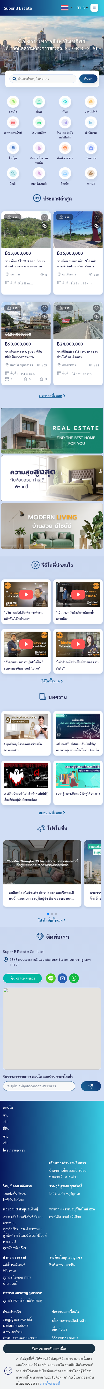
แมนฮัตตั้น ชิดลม (14, 1193)
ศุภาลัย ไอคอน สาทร (17, 1277)
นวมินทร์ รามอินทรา (16, 1325)
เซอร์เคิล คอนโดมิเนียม (65, 1216)
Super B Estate (18, 8)
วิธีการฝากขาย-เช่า (65, 1338)
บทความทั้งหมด (50, 812)
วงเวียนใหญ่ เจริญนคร (65, 1257)
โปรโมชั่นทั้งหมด (50, 920)
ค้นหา (88, 78)
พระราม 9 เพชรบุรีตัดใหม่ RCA (72, 1209)
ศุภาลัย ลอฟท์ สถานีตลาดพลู (22, 1300)
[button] (97, 45)
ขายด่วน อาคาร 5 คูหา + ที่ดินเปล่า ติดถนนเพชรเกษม (23, 354)
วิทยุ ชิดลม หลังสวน (17, 1186)
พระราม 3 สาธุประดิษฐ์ (20, 1209)
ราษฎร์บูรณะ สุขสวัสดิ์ (65, 1186)
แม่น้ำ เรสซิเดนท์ (14, 1264)
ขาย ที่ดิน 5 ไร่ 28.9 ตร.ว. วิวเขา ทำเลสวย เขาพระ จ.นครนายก (25, 263)
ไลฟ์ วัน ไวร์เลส (13, 1199)
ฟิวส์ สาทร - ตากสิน (62, 1264)
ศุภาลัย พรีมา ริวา (14, 1247)
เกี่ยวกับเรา (59, 1329)
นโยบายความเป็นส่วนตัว (69, 1320)
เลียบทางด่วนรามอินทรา (67, 1163)
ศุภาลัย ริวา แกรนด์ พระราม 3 (22, 1229)
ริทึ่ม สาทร (9, 1271)
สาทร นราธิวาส (14, 1257)
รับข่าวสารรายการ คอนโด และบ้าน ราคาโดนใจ (38, 1076)
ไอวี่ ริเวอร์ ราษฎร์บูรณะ (64, 1193)
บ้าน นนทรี (10, 1283)
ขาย (5, 1115)
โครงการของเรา (14, 1150)
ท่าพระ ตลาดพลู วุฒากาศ (22, 1292)
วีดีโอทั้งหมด (50, 681)
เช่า (5, 1121)
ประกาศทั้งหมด (50, 395)
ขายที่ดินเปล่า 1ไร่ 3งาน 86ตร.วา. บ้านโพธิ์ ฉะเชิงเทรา (77, 354)
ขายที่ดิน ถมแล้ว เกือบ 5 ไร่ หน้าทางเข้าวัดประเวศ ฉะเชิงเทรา (76, 263)
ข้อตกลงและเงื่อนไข (66, 1311)
